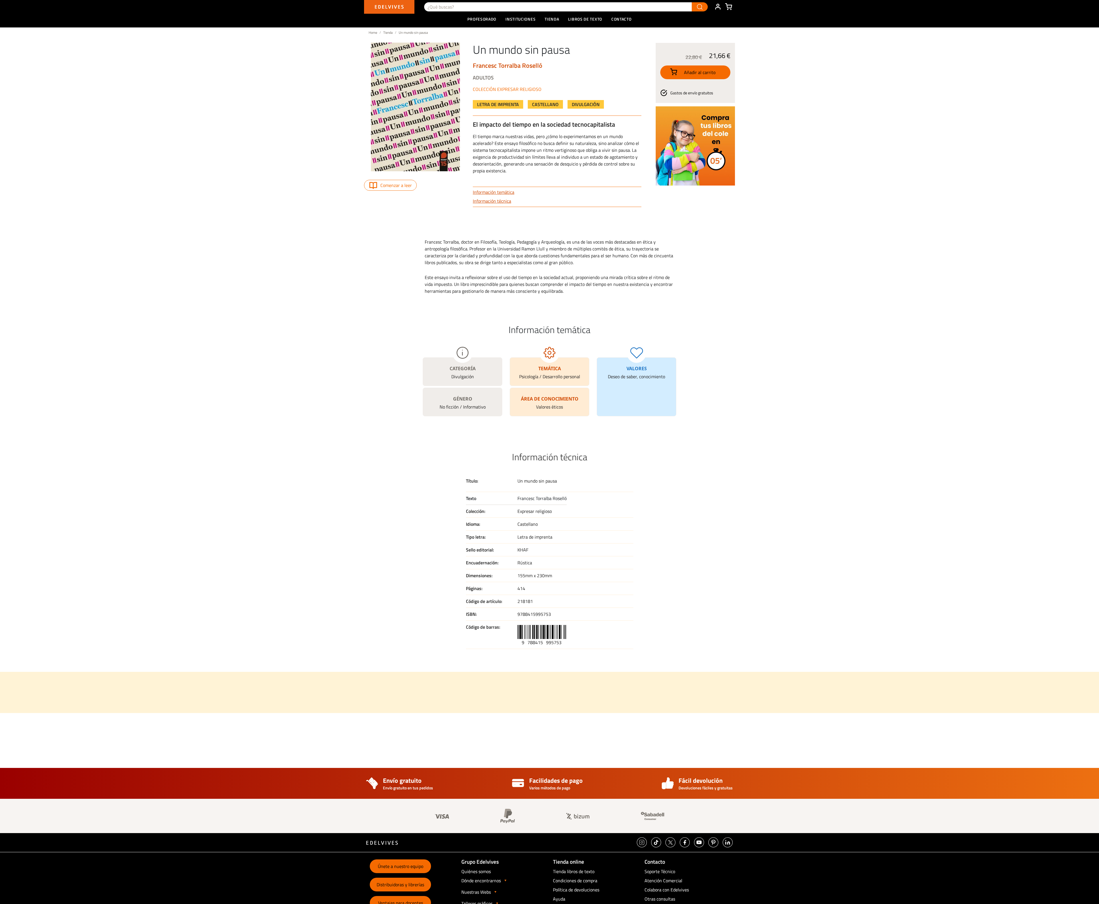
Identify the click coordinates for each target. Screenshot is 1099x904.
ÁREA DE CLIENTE (717, 6)
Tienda (388, 32)
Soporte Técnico (660, 871)
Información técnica (492, 201)
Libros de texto (585, 19)
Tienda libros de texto (573, 871)
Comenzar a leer (396, 185)
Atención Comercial (663, 880)
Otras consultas (660, 898)
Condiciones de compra (575, 880)
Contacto (621, 19)
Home (373, 32)
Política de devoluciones (576, 889)
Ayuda (559, 898)
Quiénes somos (476, 871)
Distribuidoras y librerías (400, 884)
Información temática (493, 192)
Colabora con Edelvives (667, 889)
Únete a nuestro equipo (400, 866)
